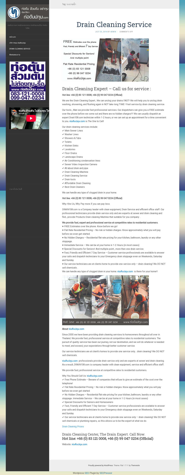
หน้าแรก (12, 37)
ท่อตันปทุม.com (77, 121)
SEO (87, 473)
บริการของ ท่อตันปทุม (17, 43)
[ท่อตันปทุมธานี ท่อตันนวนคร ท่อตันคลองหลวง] (27, 13)
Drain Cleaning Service (19, 49)
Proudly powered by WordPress (100, 465)
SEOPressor (106, 473)
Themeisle (135, 465)
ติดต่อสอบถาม (14, 55)
